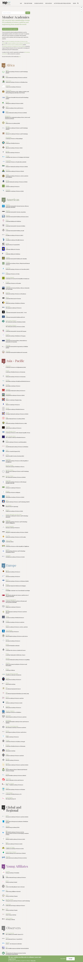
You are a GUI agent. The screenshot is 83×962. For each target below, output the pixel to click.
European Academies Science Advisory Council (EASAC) (18, 43)
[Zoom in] (81, 7)
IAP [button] (21, 3)
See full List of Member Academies (10, 29)
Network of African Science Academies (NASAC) (13, 44)
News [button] (74, 3)
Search (78, 3)
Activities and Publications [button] (62, 3)
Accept (70, 958)
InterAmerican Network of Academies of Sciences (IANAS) (13, 46)
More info (33, 960)
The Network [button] (28, 3)
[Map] (58, 484)
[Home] (5, 3)
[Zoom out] (81, 9)
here (20, 56)
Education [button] (48, 3)
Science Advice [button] (38, 3)
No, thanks (63, 958)
